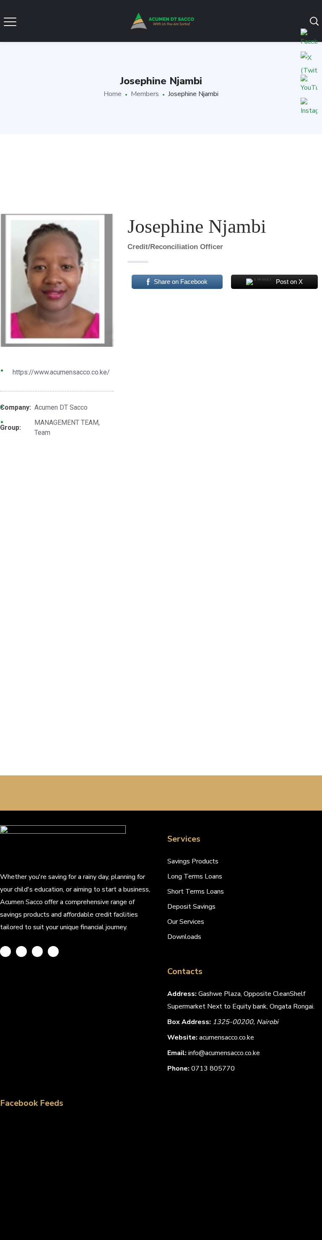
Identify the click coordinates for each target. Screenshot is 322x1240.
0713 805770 (213, 1068)
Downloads (184, 936)
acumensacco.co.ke (226, 1037)
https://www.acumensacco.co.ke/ (61, 372)
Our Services (185, 921)
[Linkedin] (53, 951)
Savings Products (192, 861)
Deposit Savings (191, 906)
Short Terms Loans (195, 891)
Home (113, 94)
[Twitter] (5, 951)
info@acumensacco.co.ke (224, 1053)
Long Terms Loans (194, 876)
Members (145, 94)
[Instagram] (37, 951)
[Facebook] (21, 951)
